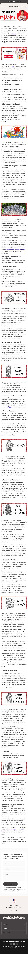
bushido (14, 33)
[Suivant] (26, 1)
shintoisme (12, 66)
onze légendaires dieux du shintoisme (15, 249)
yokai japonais (13, 829)
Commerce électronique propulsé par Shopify (17, 947)
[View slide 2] (13, 910)
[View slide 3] (15, 910)
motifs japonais (10, 407)
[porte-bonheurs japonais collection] (14, 53)
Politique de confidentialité (9, 889)
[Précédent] (2, 1)
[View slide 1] (11, 910)
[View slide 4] (16, 910)
